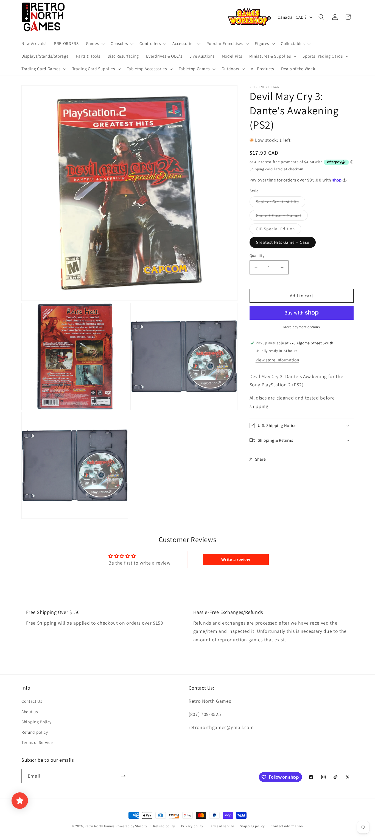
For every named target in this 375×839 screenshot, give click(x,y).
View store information (277, 359)
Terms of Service (37, 742)
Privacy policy (192, 826)
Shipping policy (252, 826)
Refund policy (34, 732)
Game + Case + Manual (282, 216)
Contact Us (31, 701)
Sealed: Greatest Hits (280, 203)
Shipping (257, 169)
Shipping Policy (36, 721)
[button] (94, 43)
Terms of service (221, 826)
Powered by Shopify (131, 826)
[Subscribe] (123, 776)
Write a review (235, 559)
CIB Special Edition (278, 230)
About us (29, 711)
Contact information (287, 826)
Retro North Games (99, 826)
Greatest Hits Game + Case (283, 242)
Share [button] (260, 459)
